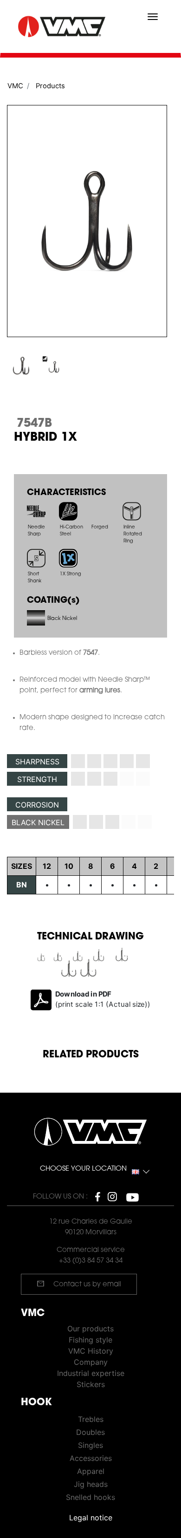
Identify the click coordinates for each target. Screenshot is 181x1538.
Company (91, 1362)
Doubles (90, 1432)
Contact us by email (79, 1283)
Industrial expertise (90, 1373)
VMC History (90, 1351)
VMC (15, 86)
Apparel (90, 1471)
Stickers (91, 1384)
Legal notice (90, 1517)
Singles (90, 1445)
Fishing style (90, 1339)
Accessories (91, 1458)
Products (50, 86)
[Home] (62, 26)
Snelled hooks (90, 1497)
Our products (90, 1328)
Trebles (90, 1419)
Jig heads (91, 1484)
